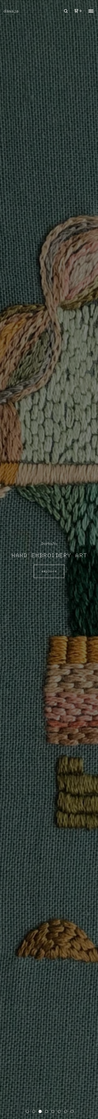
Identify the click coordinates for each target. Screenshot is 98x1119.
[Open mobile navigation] (91, 11)
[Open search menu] (66, 11)
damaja (11, 11)
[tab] (27, 1111)
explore (49, 571)
